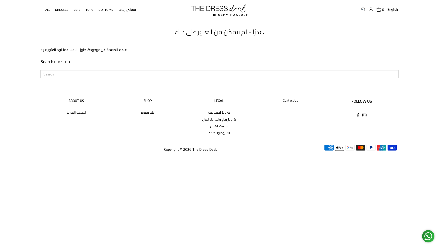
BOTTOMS (106, 10)
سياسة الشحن (219, 126)
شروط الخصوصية (219, 112)
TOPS (90, 10)
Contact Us (290, 100)
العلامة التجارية (76, 112)
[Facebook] (358, 115)
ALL (47, 10)
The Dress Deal (204, 149)
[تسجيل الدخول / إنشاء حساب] (371, 10)
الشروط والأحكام (219, 133)
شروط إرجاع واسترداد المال (219, 119)
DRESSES (61, 10)
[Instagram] (364, 115)
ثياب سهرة (148, 112)
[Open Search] (363, 10)
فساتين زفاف (127, 10)
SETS (76, 10)
